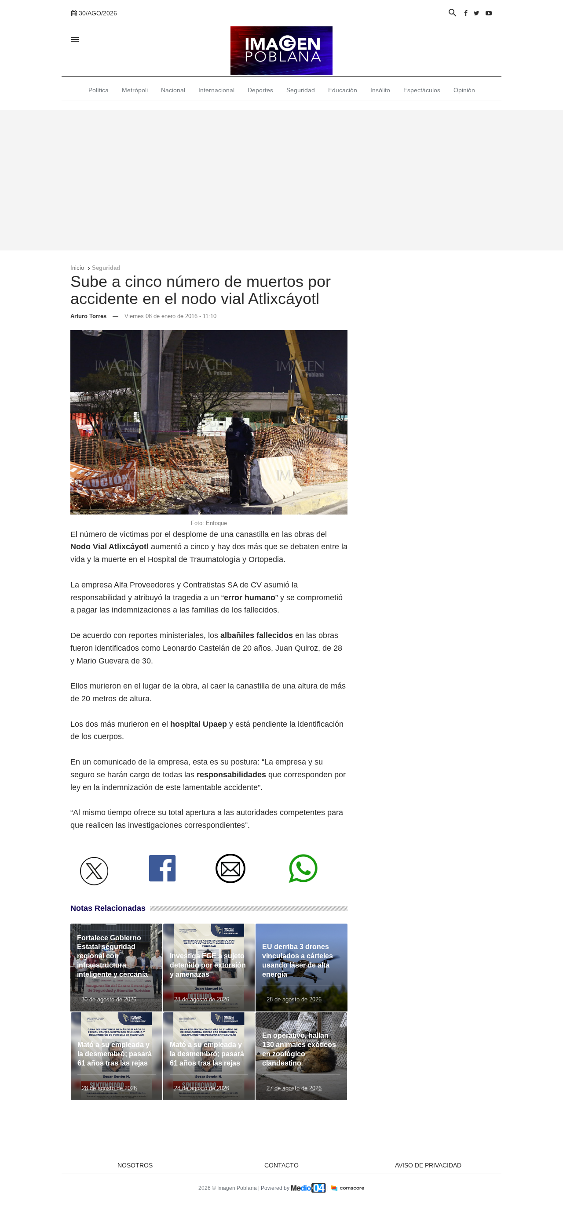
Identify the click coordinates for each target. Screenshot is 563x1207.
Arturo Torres (88, 316)
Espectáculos (421, 90)
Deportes (260, 90)
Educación (342, 90)
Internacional (216, 90)
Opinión (464, 90)
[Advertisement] (281, 180)
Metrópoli (135, 90)
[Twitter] (477, 13)
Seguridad (300, 90)
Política (98, 90)
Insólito (380, 90)
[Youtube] (489, 13)
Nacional (173, 90)
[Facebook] (466, 13)
